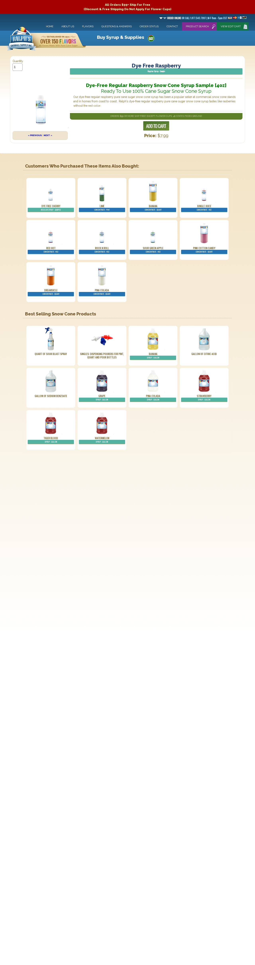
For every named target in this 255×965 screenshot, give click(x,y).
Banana (153, 207)
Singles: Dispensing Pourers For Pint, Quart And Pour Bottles (102, 355)
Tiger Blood (51, 439)
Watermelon (102, 439)
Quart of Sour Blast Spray (51, 354)
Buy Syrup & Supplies (120, 37)
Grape (102, 397)
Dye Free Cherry (51, 207)
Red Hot (50, 249)
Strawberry (204, 397)
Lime (102, 207)
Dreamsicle (50, 291)
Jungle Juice (204, 207)
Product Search (197, 26)
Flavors (87, 26)
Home (49, 26)
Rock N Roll (101, 249)
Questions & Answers (116, 26)
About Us (67, 26)
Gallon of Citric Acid (204, 354)
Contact (172, 26)
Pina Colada (101, 291)
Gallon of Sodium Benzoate (51, 396)
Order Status (149, 26)
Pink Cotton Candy (204, 249)
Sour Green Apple (153, 249)
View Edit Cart (231, 26)
